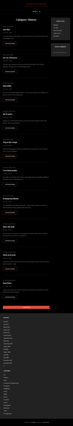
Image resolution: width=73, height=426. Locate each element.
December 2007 (8, 360)
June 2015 (6, 324)
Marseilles (7, 86)
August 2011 (7, 330)
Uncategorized (7, 413)
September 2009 (8, 344)
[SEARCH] (40, 11)
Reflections (6, 408)
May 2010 (6, 341)
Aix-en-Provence (10, 57)
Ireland (5, 402)
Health (5, 394)
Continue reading (11, 44)
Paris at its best (9, 255)
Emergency (7, 386)
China (5, 380)
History (8, 26)
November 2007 (8, 363)
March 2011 (7, 332)
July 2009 (6, 349)
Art (3, 111)
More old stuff (8, 226)
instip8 (10, 32)
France (4, 26)
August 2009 (7, 346)
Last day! (6, 29)
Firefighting (7, 388)
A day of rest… (57, 33)
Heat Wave (7, 283)
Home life (6, 400)
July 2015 (6, 321)
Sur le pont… (8, 114)
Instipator (36, 4)
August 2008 (7, 352)
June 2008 (6, 357)
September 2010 (8, 338)
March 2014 (7, 327)
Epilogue (55, 25)
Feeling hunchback (10, 198)
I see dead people (10, 170)
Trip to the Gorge (10, 142)
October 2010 (7, 335)
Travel (11, 26)
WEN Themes (46, 422)
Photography (7, 405)
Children (6, 377)
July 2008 (6, 355)
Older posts (26, 307)
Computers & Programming (11, 383)
